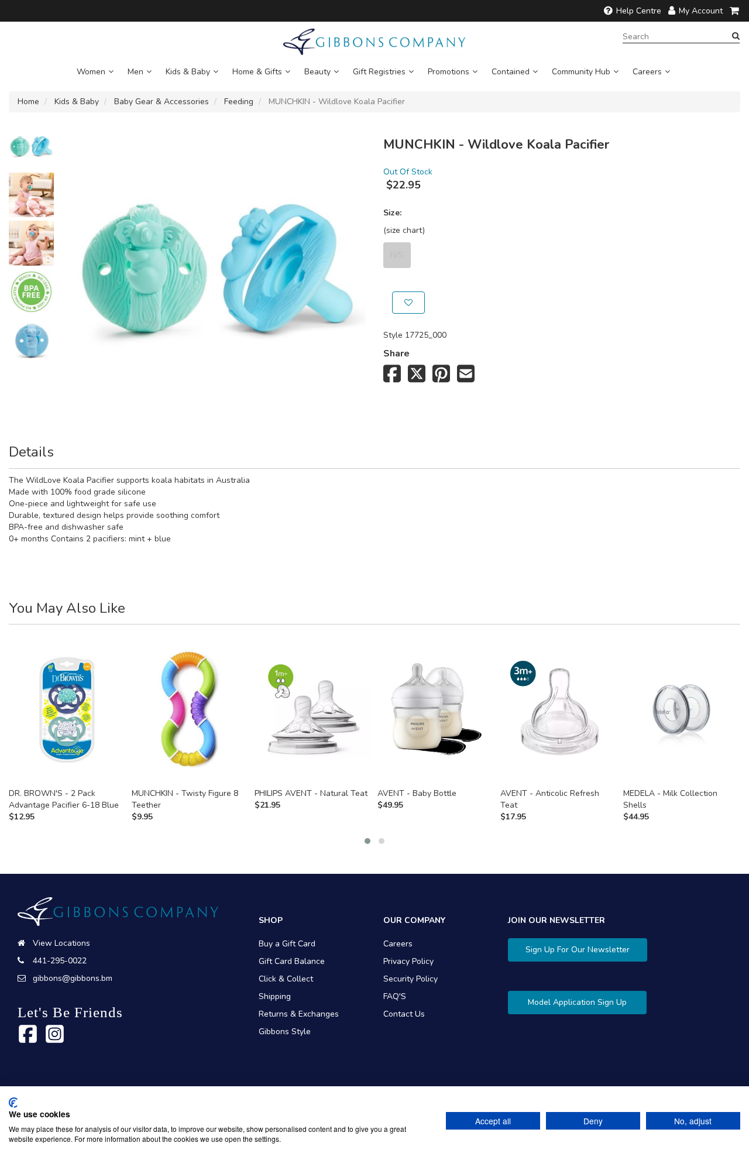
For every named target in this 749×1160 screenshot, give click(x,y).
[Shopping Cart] (735, 10)
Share (396, 353)
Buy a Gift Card (287, 943)
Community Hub (581, 71)
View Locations (61, 943)
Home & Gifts (257, 71)
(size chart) (404, 230)
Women (91, 71)
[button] (367, 841)
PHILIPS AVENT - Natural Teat (311, 793)
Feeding (238, 101)
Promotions (448, 71)
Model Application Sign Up (577, 1002)
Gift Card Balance (292, 961)
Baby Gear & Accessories (161, 101)
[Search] (736, 36)
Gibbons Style (285, 1031)
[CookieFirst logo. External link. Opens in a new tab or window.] (13, 1102)
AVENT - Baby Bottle (416, 793)
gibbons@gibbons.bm (72, 978)
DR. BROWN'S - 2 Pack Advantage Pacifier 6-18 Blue (64, 799)
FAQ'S (394, 996)
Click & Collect (286, 978)
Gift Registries (379, 71)
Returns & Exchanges (299, 1014)
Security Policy (410, 978)
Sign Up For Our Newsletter (577, 949)
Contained (511, 71)
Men (135, 71)
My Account (701, 10)
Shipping (275, 996)
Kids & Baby (188, 71)
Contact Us (404, 1014)
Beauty (317, 71)
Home (28, 101)
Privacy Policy (408, 961)
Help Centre (638, 10)
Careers (647, 71)
